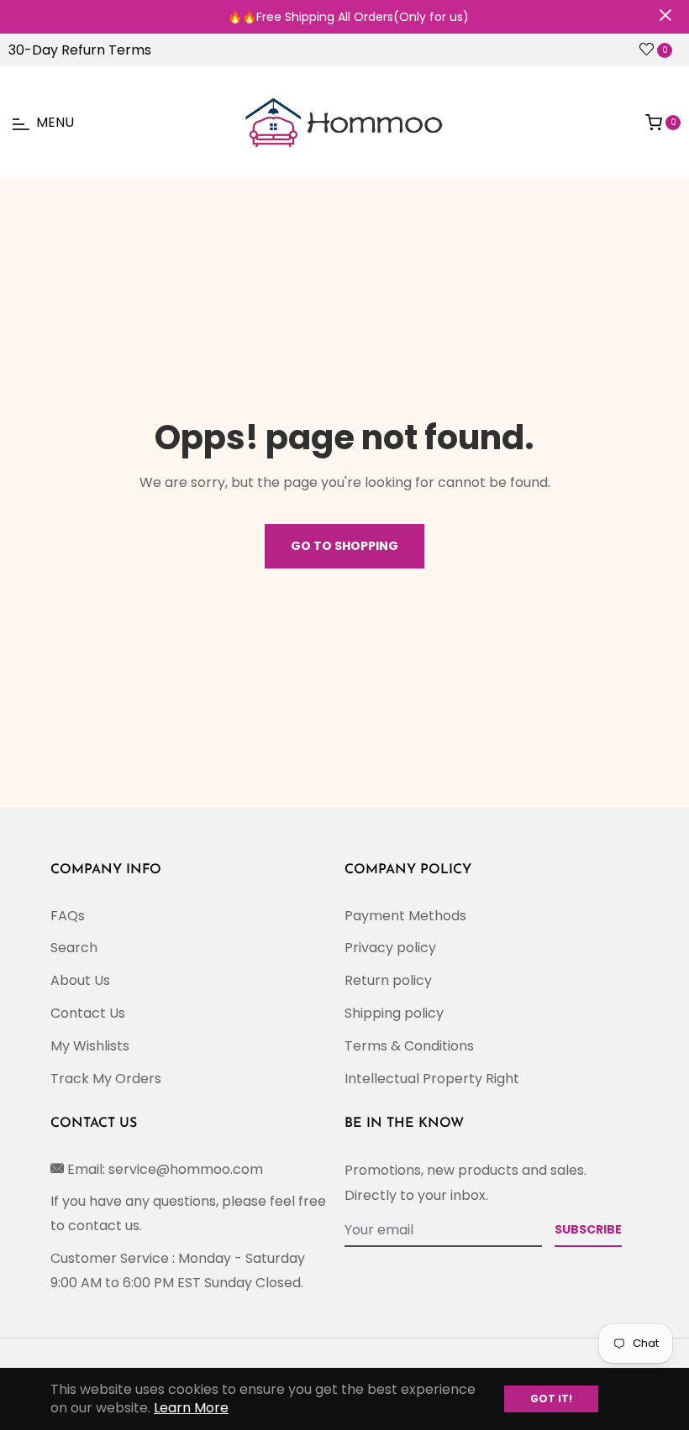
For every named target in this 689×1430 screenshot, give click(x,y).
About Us (80, 980)
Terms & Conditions (409, 1045)
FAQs (67, 915)
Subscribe (588, 1229)
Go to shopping (344, 545)
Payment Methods (405, 915)
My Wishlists (89, 1045)
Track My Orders (105, 1078)
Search (73, 947)
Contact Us (87, 1013)
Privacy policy (390, 947)
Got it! (551, 1398)
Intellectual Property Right (431, 1078)
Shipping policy (394, 1013)
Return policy (388, 980)
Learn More (191, 1407)
